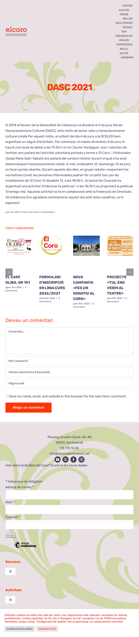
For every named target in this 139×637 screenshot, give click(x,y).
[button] (9, 272)
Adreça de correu (19, 487)
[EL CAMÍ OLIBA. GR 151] (18, 254)
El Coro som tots (30, 212)
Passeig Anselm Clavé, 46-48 (69, 437)
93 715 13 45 (69, 448)
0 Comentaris (48, 212)
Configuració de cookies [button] (19, 628)
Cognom (12, 517)
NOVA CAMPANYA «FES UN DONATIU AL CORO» (83, 288)
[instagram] (81, 459)
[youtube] (57, 459)
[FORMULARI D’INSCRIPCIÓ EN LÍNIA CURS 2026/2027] (52, 254)
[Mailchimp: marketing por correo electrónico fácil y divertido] (25, 547)
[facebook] (73, 459)
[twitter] (65, 459)
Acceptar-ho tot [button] (47, 628)
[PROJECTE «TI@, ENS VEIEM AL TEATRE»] (120, 254)
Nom (10, 502)
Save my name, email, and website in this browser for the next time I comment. (68, 396)
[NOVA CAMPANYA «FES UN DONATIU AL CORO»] (86, 254)
